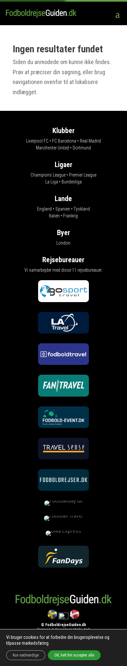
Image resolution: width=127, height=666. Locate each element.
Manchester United (52, 147)
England (44, 209)
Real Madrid (90, 141)
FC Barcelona (64, 141)
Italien (54, 215)
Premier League (82, 175)
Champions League (48, 175)
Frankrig (70, 215)
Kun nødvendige (26, 655)
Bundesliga (72, 181)
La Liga (51, 181)
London (63, 243)
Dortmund (82, 147)
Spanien (62, 209)
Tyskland (82, 209)
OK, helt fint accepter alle (74, 655)
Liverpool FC (37, 141)
